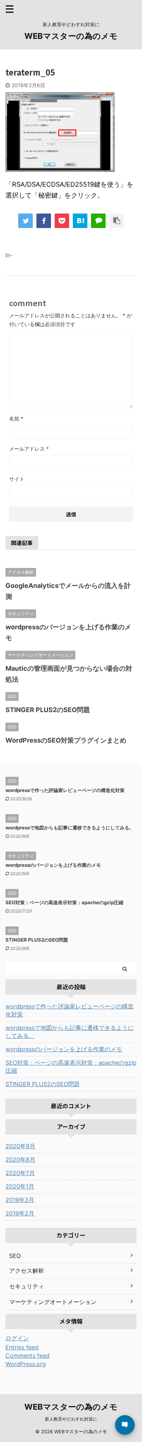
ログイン (17, 1338)
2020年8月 (20, 1159)
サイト (16, 479)
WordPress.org (25, 1364)
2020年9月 (20, 1146)
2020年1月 (19, 1186)
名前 (16, 418)
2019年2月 (19, 1213)
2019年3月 (19, 1199)
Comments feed (27, 1355)
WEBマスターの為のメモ (71, 36)
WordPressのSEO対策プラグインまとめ (65, 740)
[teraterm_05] (80, 221)
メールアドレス (29, 449)
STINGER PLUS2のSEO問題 (47, 710)
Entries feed (22, 1347)
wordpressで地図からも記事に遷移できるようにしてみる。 (69, 827)
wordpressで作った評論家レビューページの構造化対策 (65, 790)
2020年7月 (20, 1173)
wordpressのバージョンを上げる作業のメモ (53, 865)
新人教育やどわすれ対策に (71, 1419)
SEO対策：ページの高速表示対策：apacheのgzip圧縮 (64, 902)
